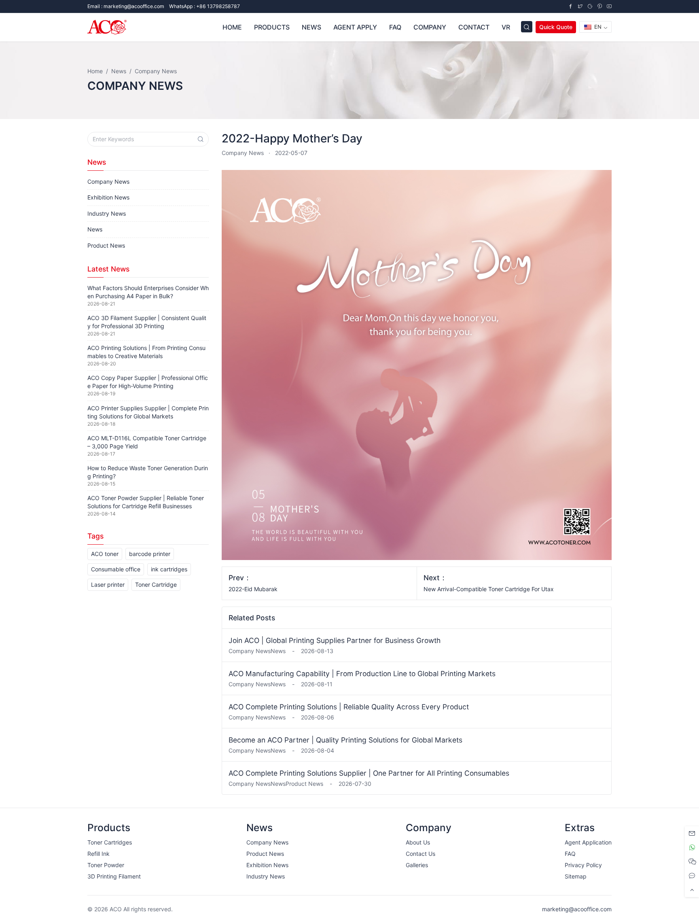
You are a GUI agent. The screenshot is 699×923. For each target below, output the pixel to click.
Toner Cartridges (109, 842)
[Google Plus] (589, 6)
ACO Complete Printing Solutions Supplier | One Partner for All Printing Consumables (369, 773)
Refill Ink (98, 853)
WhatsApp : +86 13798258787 (204, 6)
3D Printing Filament (114, 876)
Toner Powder (105, 864)
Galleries (417, 864)
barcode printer (149, 553)
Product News (106, 245)
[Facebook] (570, 6)
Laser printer (108, 584)
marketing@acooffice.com (577, 909)
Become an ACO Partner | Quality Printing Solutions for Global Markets (345, 740)
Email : (125, 6)
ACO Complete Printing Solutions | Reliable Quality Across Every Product (349, 706)
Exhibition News (108, 197)
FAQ (570, 853)
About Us (418, 842)
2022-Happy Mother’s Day (292, 138)
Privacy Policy (583, 864)
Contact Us (420, 853)
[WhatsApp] (692, 847)
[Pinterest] (599, 6)
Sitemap (576, 876)
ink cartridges (169, 569)
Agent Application (588, 842)
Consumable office (115, 569)
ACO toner (105, 553)
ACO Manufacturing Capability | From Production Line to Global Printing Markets (362, 673)
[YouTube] (609, 6)
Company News (243, 152)
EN (597, 26)
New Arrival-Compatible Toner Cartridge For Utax (489, 589)
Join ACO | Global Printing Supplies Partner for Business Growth (335, 640)
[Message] (692, 833)
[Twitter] (580, 6)
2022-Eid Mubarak (253, 589)
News (94, 229)
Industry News (106, 213)
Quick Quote (555, 26)
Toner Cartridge (156, 584)
